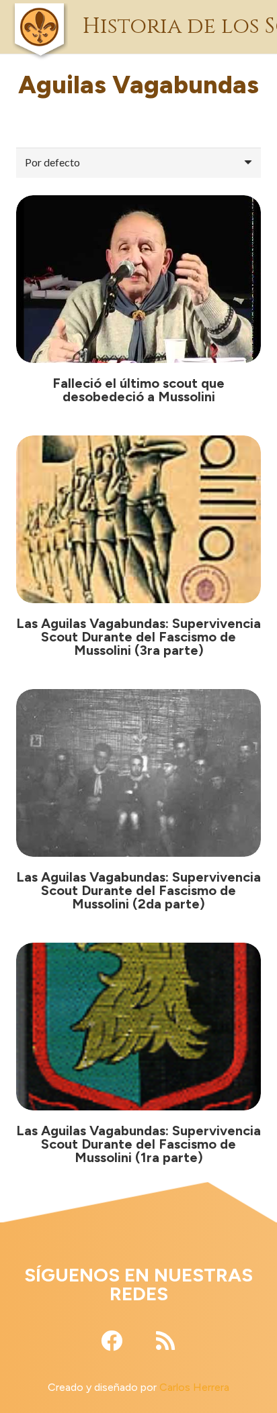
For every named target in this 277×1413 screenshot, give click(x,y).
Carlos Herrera (194, 1387)
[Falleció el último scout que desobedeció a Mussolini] (138, 279)
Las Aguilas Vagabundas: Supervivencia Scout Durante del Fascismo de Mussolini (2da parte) (138, 890)
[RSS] (165, 1340)
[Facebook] (111, 1340)
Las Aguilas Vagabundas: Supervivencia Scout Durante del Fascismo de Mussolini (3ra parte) (138, 636)
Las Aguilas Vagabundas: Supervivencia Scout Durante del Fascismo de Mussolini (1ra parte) (138, 1143)
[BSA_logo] (39, 10)
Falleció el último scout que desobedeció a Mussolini (138, 390)
